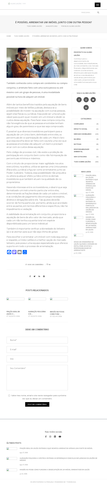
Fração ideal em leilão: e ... (13, 312)
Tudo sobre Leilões (34, 26)
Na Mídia (77, 139)
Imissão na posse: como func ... (57, 313)
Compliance (79, 124)
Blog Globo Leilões (72, 26)
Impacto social (80, 129)
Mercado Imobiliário (82, 134)
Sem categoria (80, 157)
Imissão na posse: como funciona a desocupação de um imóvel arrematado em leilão (91, 223)
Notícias (77, 144)
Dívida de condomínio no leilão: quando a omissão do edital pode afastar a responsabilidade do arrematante (85, 246)
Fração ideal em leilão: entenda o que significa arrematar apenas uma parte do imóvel (56, 448)
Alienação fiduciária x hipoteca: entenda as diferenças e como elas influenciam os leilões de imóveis (92, 203)
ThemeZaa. (71, 482)
